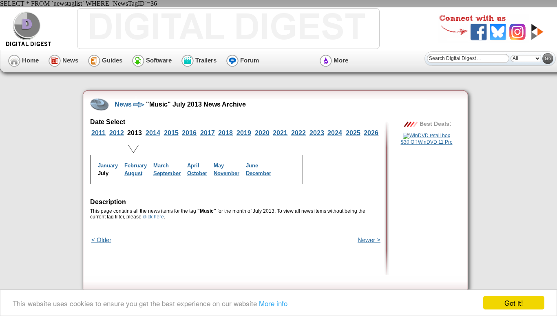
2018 (225, 132)
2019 (244, 132)
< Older (101, 239)
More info (273, 303)
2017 (207, 132)
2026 (371, 132)
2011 (98, 132)
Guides (111, 60)
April (193, 165)
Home (29, 60)
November (226, 173)
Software (158, 60)
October (197, 173)
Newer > (369, 239)
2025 (353, 132)
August (133, 173)
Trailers (205, 60)
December (258, 173)
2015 (171, 132)
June (252, 165)
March (161, 165)
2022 (298, 132)
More (340, 60)
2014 (153, 132)
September (167, 173)
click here (153, 217)
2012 (116, 132)
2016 (189, 132)
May (219, 165)
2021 (280, 132)
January (108, 165)
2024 (334, 132)
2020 (262, 132)
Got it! (513, 303)
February (135, 165)
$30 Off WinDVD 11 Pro (427, 142)
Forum (249, 60)
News (69, 60)
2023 (316, 132)
